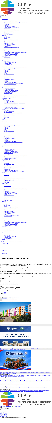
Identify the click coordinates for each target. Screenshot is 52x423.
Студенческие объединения (9, 164)
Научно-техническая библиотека (45, 375)
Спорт (27, 301)
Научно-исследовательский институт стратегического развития (15, 155)
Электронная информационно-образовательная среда (13, 142)
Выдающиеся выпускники (9, 131)
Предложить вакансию (8, 238)
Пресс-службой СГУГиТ (14, 297)
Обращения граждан (4, 376)
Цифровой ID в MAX (8, 216)
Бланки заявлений (7, 213)
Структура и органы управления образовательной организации (15, 124)
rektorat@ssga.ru (3, 412)
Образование (14, 301)
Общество (18, 301)
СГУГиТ (1, 241)
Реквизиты (6, 128)
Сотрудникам (4, 217)
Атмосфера (4, 160)
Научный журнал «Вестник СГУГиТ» (11, 151)
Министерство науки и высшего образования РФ (8, 387)
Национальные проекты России (10, 158)
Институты (6, 139)
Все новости (5, 241)
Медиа (3, 172)
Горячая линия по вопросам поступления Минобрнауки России (15, 188)
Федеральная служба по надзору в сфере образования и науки (28, 387)
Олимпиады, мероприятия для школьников (11, 196)
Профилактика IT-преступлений (17, 381)
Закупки (5, 129)
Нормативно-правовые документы (14, 376)
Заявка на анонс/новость (8, 179)
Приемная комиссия (3, 413)
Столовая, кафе (7, 169)
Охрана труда (38, 380)
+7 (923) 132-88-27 (3, 415)
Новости (5, 181)
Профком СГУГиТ (7, 166)
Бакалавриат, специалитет (9, 136)
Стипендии (6, 144)
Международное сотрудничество (10, 236)
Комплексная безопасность (5, 380)
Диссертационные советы (8, 150)
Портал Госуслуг (42, 387)
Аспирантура (6, 191)
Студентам (4, 201)
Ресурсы (5, 206)
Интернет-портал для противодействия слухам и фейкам (33, 381)
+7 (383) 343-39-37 (3, 411)
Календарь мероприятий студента (10, 208)
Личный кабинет (7, 205)
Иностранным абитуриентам (9, 195)
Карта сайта (22, 376)
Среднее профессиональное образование (11, 193)
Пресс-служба (6, 175)
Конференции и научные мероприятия (11, 152)
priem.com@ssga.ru (3, 416)
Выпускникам (4, 226)
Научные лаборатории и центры (10, 156)
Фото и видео (6, 182)
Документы (6, 127)
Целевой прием (7, 194)
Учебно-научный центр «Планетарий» (11, 170)
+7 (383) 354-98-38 (3, 414)
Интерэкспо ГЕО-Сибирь (8, 153)
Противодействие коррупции (15, 380)
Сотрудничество (23, 301)
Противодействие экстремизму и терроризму (28, 380)
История (5, 130)
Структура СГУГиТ (7, 126)
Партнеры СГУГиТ (7, 237)
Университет (4, 121)
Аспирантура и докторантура (9, 149)
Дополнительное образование (9, 138)
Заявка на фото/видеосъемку (9, 180)
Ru (0, 16)
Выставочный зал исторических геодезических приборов (14, 171)
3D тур (5, 198)
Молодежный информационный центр (11, 167)
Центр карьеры (7, 209)
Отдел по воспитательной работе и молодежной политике (14, 178)
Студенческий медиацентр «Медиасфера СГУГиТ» (13, 177)
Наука (3, 146)
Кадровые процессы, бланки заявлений (11, 223)
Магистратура (6, 137)
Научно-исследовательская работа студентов (12, 157)
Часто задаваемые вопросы (9, 200)
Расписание (6, 204)
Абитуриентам (5, 183)
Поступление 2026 (7, 135)
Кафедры (6, 140)
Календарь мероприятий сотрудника (10, 225)
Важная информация (5, 301)
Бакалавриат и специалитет (9, 189)
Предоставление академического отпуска (11, 215)
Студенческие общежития (8, 168)
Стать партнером (7, 235)
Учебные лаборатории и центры (10, 141)
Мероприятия (6, 163)
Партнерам (4, 232)
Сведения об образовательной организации (12, 125)
